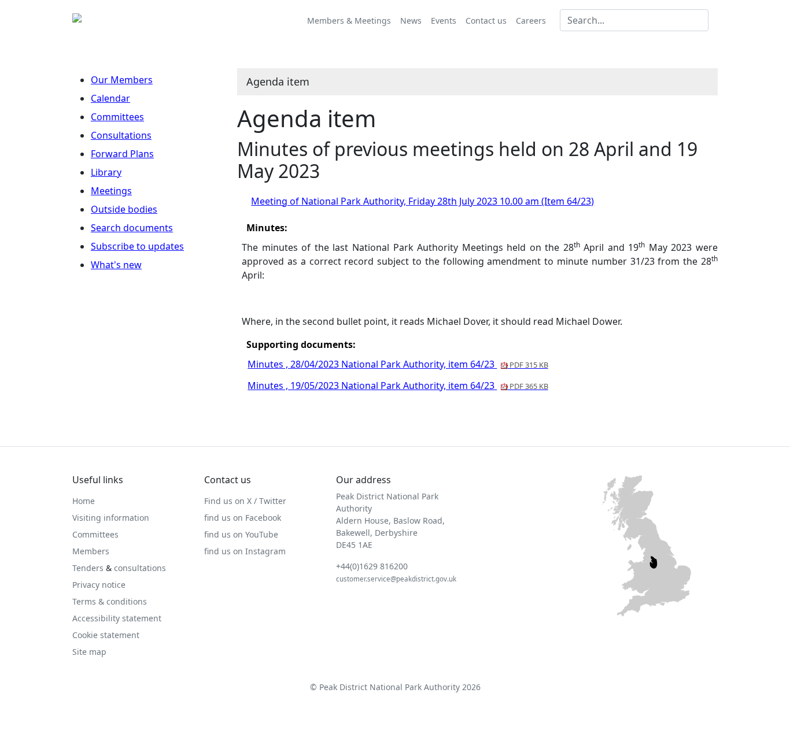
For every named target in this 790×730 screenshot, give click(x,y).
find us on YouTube (241, 534)
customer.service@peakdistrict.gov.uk (396, 579)
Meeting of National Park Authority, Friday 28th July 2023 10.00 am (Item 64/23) (422, 201)
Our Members (122, 79)
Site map (89, 651)
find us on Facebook (242, 517)
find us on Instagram (245, 551)
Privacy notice (98, 584)
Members (90, 551)
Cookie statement (105, 634)
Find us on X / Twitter (245, 500)
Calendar (110, 98)
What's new (116, 264)
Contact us (486, 20)
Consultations (121, 135)
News (411, 20)
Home (83, 500)
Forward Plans (122, 153)
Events (443, 20)
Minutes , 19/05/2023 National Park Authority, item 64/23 (398, 385)
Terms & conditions (109, 601)
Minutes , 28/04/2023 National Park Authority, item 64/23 (398, 364)
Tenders (88, 567)
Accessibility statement (116, 618)
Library (106, 172)
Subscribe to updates (137, 246)
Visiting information (110, 517)
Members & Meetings (349, 20)
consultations (140, 567)
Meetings (111, 190)
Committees (117, 116)
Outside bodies (124, 209)
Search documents (132, 227)
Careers (531, 20)
